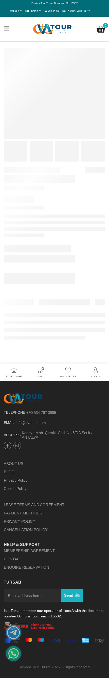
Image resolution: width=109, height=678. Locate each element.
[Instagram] (17, 445)
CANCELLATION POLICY (26, 530)
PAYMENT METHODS (23, 513)
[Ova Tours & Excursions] (52, 29)
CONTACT (13, 559)
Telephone (14, 412)
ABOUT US (13, 463)
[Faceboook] (7, 445)
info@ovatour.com (31, 423)
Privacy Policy (16, 480)
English (34, 10)
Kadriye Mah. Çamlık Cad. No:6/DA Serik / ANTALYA (57, 435)
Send (69, 595)
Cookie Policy (15, 488)
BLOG (9, 472)
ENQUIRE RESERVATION (26, 567)
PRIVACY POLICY (19, 521)
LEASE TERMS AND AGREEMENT (34, 505)
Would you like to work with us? (67, 10)
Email (9, 423)
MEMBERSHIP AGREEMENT (29, 551)
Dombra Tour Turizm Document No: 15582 (54, 3)
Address (12, 435)
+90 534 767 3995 (41, 412)
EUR (16, 10)
